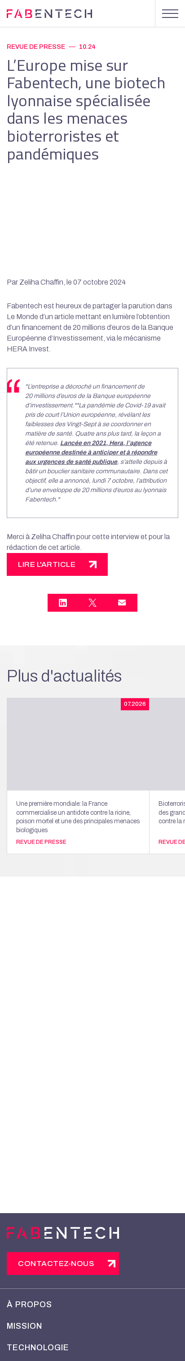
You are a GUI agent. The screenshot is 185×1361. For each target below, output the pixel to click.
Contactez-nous (56, 1263)
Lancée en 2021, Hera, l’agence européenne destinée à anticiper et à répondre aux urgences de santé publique (91, 452)
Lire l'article (46, 564)
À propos (29, 1304)
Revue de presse (36, 46)
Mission (24, 1326)
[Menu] (170, 13)
